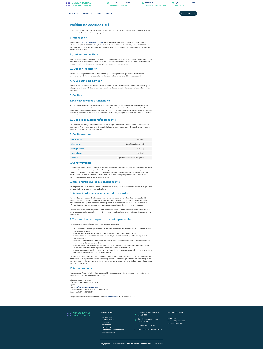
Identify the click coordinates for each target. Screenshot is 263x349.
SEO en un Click (157, 344)
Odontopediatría (108, 332)
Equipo (98, 13)
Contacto (108, 13)
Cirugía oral (106, 327)
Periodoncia (106, 325)
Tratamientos (87, 13)
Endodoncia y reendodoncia (113, 329)
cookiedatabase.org (111, 297)
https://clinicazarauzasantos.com (92, 42)
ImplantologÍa (107, 317)
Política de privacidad (176, 321)
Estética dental (108, 320)
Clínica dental (73, 13)
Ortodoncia (106, 322)
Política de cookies (175, 323)
